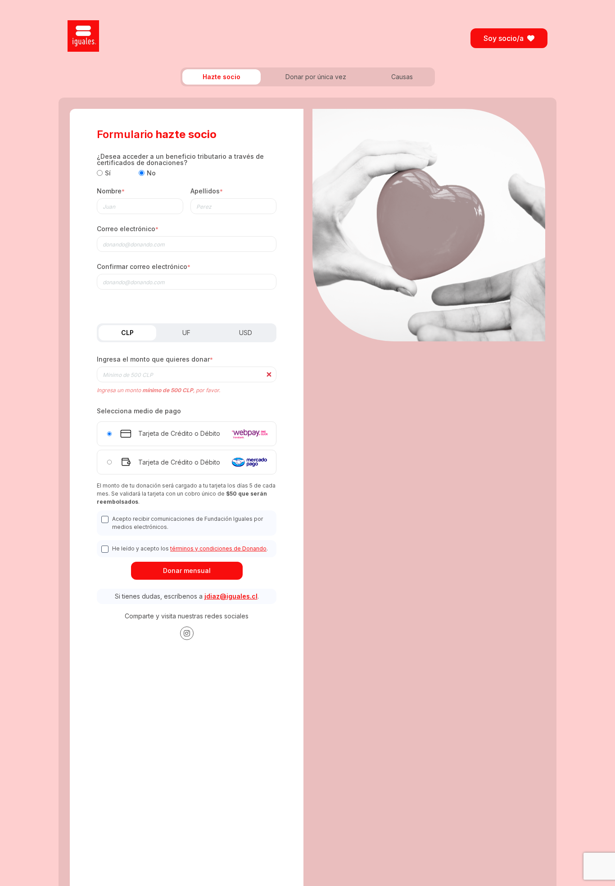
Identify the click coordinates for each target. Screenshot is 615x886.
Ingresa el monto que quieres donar (155, 359)
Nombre (111, 191)
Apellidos (206, 191)
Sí (108, 173)
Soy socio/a (504, 38)
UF (186, 332)
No (151, 173)
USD (245, 332)
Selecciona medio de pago (139, 411)
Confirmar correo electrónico (143, 267)
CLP (127, 332)
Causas (402, 77)
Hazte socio (221, 77)
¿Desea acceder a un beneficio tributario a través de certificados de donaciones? (180, 159)
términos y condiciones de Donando (218, 548)
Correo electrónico (127, 229)
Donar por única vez (315, 77)
